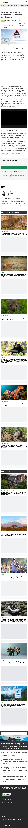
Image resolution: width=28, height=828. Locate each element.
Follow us (17, 48)
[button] (1, 2)
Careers (3, 813)
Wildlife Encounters (17, 8)
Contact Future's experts (7, 802)
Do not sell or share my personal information (11, 819)
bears (3, 187)
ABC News (21, 145)
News (3, 20)
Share (4, 48)
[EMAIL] (8, 195)
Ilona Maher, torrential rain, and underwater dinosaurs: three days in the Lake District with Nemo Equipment (15, 754)
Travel (3, 8)
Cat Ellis (8, 20)
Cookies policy (5, 808)
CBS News (15, 55)
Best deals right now (12, 5)
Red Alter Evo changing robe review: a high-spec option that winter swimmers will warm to (15, 761)
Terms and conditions (6, 799)
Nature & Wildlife (9, 8)
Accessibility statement (7, 811)
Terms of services (16, 171)
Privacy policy (4, 805)
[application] (14, 118)
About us (3, 816)
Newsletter (24, 48)
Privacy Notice (18, 172)
